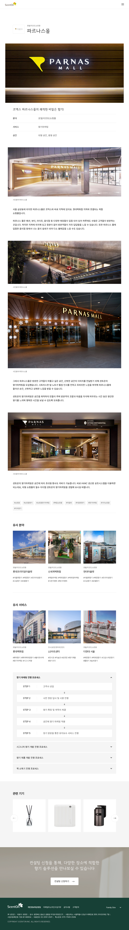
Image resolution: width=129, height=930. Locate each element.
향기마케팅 (93, 503)
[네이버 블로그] (114, 15)
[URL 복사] (120, 15)
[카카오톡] (108, 15)
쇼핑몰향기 (28, 503)
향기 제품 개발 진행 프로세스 (30, 757)
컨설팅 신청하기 (62, 881)
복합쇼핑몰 (58, 503)
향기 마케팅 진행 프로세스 (28, 677)
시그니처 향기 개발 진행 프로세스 (32, 747)
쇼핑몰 (17, 503)
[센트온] (11, 4)
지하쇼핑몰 (105, 503)
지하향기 (18, 508)
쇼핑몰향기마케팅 (43, 503)
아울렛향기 (80, 503)
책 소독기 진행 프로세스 (28, 768)
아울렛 (69, 503)
